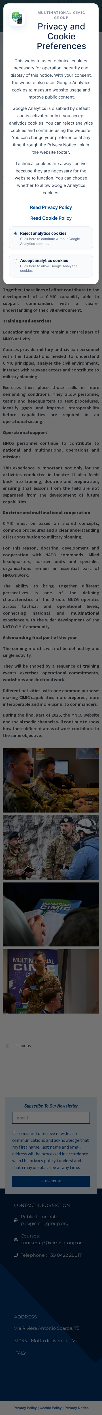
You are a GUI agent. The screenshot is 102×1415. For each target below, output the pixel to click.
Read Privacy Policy (51, 207)
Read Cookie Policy (51, 218)
